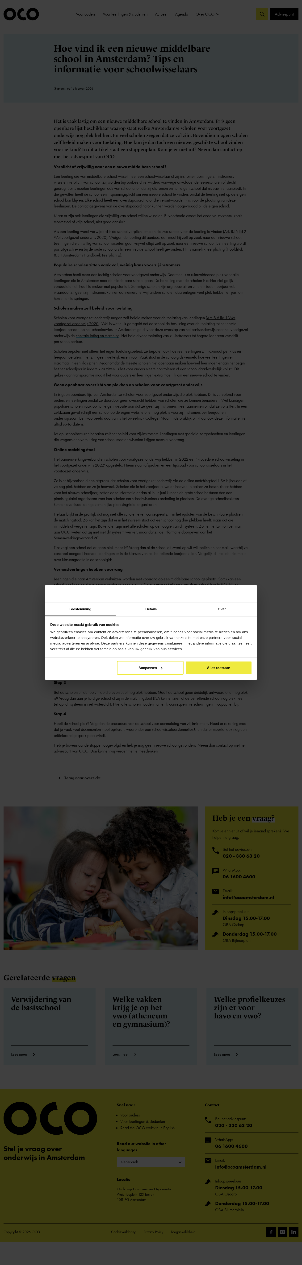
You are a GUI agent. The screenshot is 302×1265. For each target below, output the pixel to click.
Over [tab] (222, 609)
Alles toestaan (218, 668)
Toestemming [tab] (80, 609)
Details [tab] (151, 609)
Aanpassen (147, 668)
